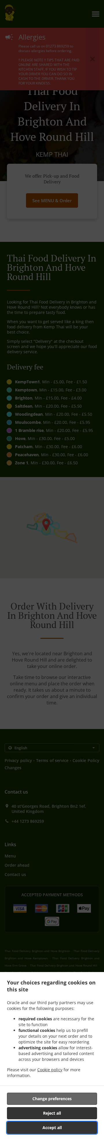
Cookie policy (49, 1069)
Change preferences (52, 1098)
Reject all (52, 1113)
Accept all (52, 1127)
